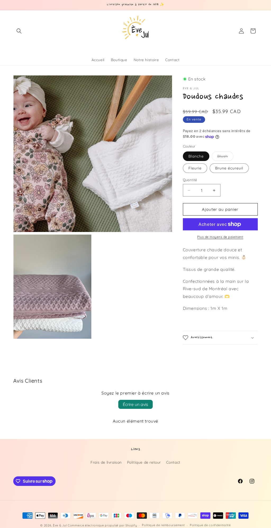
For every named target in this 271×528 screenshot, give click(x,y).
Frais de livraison (106, 462)
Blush (225, 157)
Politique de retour (144, 462)
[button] (19, 31)
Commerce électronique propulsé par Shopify (102, 525)
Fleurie (195, 168)
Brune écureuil (229, 168)
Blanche (196, 156)
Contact (173, 462)
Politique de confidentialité (210, 525)
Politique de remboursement (163, 525)
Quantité (190, 180)
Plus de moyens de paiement (220, 237)
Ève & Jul (60, 525)
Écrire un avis (135, 404)
